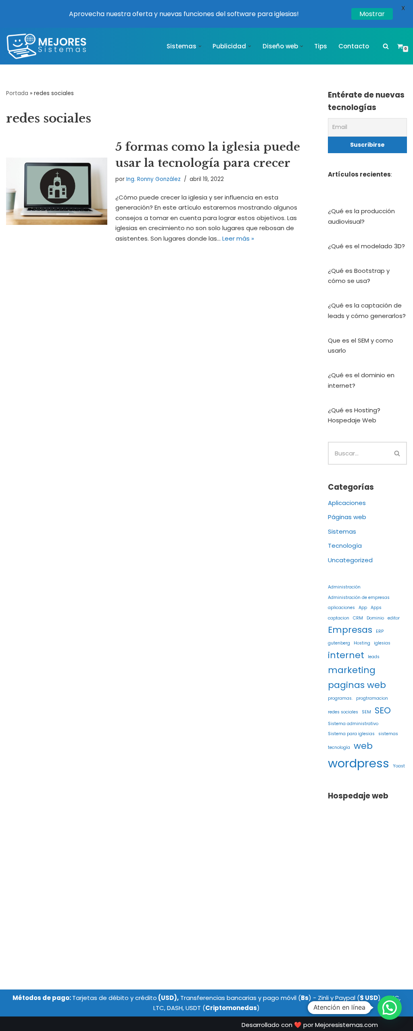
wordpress (358, 763)
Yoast (399, 766)
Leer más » (238, 238)
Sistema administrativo (353, 724)
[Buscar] (386, 46)
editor (394, 618)
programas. (340, 698)
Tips (320, 46)
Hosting (362, 643)
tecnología (339, 747)
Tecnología (345, 545)
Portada (17, 93)
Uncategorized (350, 560)
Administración (344, 587)
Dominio (375, 618)
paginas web (357, 685)
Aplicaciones (347, 503)
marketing (351, 670)
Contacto (353, 46)
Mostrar (372, 14)
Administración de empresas (359, 597)
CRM (358, 618)
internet (346, 655)
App (363, 608)
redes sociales (343, 712)
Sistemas (342, 531)
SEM (366, 712)
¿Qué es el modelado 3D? (366, 246)
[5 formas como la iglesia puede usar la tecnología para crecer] (56, 191)
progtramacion (372, 698)
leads (374, 657)
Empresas (350, 630)
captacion (338, 618)
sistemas (388, 734)
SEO (383, 710)
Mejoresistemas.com (346, 1025)
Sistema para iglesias (351, 734)
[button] (200, 46)
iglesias (382, 643)
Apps (376, 608)
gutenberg (339, 643)
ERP (380, 631)
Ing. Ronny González (153, 179)
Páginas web (347, 517)
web (363, 746)
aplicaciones (341, 608)
